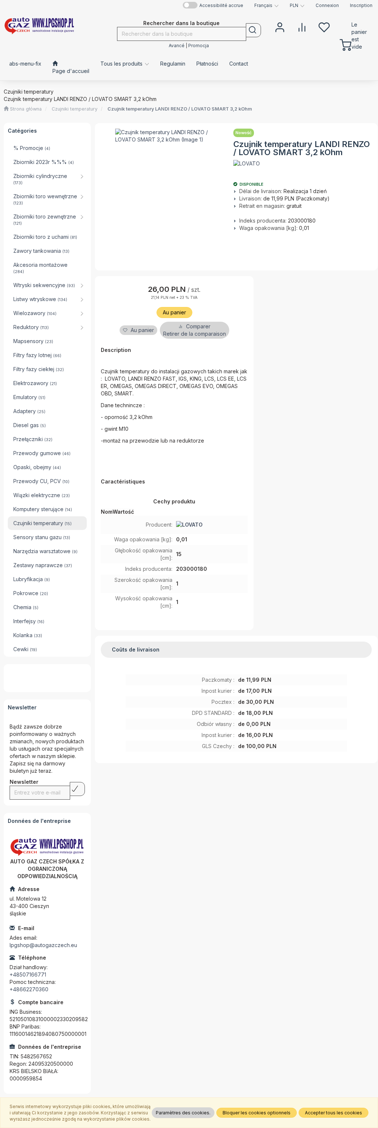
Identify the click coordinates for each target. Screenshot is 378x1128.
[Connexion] (280, 26)
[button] (266, 5)
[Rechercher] (253, 30)
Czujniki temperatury (74, 109)
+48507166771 (28, 974)
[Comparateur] (302, 26)
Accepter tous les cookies (333, 1112)
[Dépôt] (324, 26)
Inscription (361, 5)
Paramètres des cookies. (183, 1112)
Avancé (177, 45)
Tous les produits (122, 63)
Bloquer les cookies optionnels (257, 1112)
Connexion (327, 5)
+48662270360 (29, 989)
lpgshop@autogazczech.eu (43, 945)
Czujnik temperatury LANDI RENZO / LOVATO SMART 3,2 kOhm (179, 109)
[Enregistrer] (77, 789)
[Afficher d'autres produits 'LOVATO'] (246, 163)
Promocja (198, 45)
